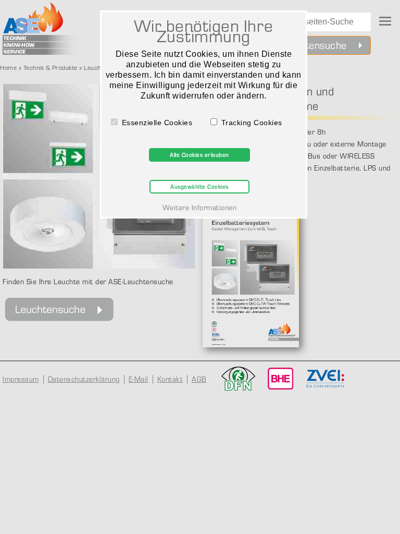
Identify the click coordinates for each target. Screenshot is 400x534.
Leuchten (97, 67)
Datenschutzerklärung (84, 379)
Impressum (21, 379)
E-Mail (138, 379)
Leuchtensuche (312, 45)
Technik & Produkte (50, 67)
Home (8, 67)
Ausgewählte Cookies (199, 187)
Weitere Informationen (199, 207)
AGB (199, 379)
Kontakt (170, 379)
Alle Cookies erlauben (199, 155)
